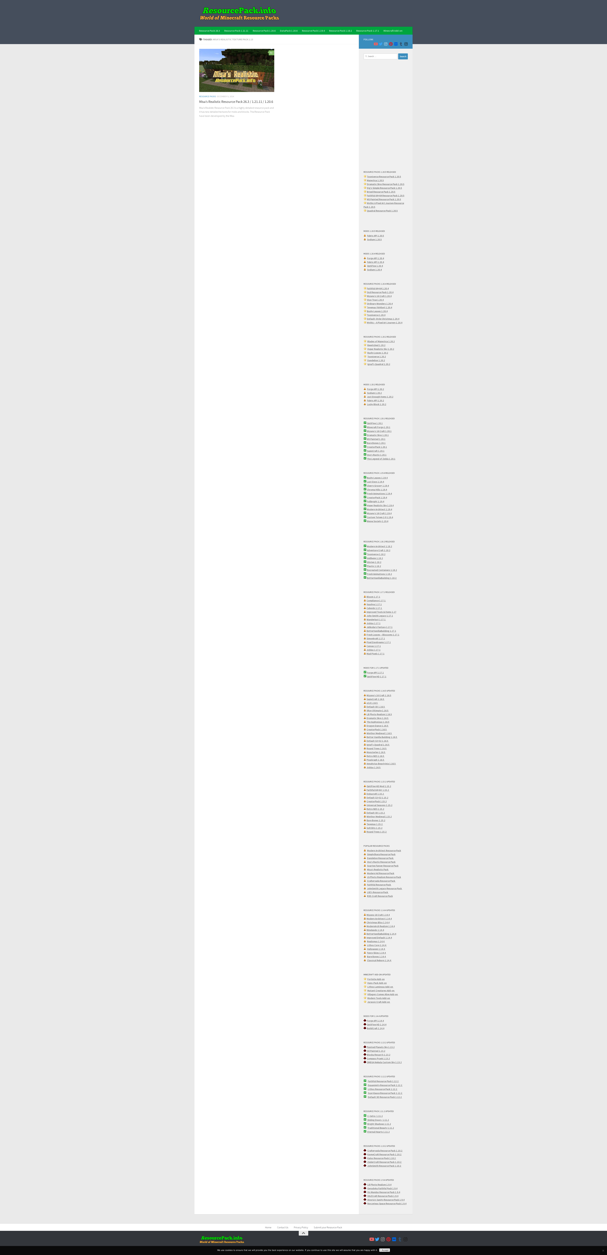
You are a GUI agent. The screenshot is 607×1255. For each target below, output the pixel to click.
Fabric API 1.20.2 (375, 400)
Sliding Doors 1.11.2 (378, 1119)
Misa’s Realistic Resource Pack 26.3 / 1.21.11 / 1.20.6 (236, 101)
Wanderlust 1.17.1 (376, 619)
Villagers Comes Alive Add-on (382, 994)
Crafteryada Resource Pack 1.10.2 (385, 1150)
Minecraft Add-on (392, 30)
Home (268, 1227)
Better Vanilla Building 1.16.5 (382, 737)
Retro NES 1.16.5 (376, 756)
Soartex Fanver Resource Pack (383, 865)
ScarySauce (374, 1093)
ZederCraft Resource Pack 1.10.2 (384, 1162)
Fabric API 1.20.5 (375, 235)
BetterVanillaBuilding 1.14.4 (381, 933)
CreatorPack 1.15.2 (377, 801)
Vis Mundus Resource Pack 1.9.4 (383, 1192)
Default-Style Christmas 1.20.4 (383, 318)
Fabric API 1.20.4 (375, 262)
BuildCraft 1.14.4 (375, 1028)
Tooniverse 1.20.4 (376, 315)
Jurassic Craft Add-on (378, 1001)
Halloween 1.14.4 (376, 948)
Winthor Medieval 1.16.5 (379, 733)
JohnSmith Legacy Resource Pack (384, 888)
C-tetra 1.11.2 (375, 1116)
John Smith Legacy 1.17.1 (380, 615)
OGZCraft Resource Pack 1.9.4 (382, 1195)
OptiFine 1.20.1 (375, 423)
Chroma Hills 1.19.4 (377, 489)
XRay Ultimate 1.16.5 (378, 710)
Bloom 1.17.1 (373, 596)
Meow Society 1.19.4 (377, 521)
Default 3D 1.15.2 (376, 812)
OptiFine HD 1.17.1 (376, 676)
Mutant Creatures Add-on (381, 990)
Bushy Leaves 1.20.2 (377, 352)
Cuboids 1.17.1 (374, 608)
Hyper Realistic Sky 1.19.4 (380, 505)
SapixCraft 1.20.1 (375, 450)
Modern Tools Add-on (378, 998)
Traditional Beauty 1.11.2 (380, 1127)
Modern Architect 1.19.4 (379, 509)
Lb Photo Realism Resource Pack (384, 877)
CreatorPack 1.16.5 (377, 729)
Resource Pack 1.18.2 (340, 30)
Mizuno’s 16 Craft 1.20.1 (379, 431)
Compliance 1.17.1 (376, 600)
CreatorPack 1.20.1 (377, 446)
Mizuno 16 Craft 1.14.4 (378, 914)
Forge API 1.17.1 (375, 672)
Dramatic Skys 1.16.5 (378, 718)
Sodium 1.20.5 (374, 239)
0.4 (391, 303)
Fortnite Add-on (376, 979)
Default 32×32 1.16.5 (378, 740)
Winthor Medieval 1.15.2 (379, 816)
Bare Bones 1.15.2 (376, 820)
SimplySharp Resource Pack (381, 854)
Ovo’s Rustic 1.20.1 (376, 454)
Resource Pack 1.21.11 (236, 30)
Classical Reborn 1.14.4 (379, 960)
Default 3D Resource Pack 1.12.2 (385, 1097)
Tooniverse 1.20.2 (376, 356)
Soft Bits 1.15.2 (374, 827)
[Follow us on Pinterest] (391, 44)
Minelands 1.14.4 (375, 930)
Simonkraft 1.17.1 (376, 638)
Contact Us (282, 1227)
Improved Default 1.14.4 (379, 937)
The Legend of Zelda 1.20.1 (381, 458)
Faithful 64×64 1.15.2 (378, 790)
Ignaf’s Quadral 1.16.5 (378, 744)
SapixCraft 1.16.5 (376, 699)
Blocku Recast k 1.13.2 (378, 1054)
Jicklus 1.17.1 (373, 623)
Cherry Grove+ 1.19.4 (378, 485)
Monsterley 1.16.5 (376, 752)
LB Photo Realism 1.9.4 (379, 1184)
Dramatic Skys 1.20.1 (378, 435)
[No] (603, 1250)
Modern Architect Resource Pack (384, 850)
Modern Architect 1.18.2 (379, 546)
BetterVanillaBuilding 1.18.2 (382, 577)
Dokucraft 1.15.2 (375, 793)
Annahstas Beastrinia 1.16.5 (381, 763)
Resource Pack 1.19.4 (313, 30)
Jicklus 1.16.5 (374, 767)
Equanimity (374, 1085)
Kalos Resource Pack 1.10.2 (381, 1158)
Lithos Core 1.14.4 (377, 945)
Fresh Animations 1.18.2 (379, 574)
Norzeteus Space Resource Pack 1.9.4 (386, 1203)
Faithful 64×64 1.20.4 (378, 288)
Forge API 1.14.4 (375, 1020)
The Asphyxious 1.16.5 (378, 721)
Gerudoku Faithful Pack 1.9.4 (382, 1188)
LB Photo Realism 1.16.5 (379, 714)
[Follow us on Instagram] (386, 44)
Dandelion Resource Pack (380, 858)
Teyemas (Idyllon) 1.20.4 (379, 307)
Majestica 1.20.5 (375, 180)
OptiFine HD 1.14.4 (376, 1024)
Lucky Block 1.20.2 (376, 404)
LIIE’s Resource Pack (378, 892)
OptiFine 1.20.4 (375, 265)
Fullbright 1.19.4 (375, 501)
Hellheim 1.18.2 (375, 558)
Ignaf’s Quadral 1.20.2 (378, 364)
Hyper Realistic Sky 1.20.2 (380, 348)
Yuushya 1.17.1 (374, 604)
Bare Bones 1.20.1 (376, 443)
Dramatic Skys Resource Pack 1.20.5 (385, 184)
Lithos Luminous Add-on (380, 986)
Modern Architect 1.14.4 (379, 918)
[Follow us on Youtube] (375, 44)
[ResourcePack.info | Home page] (239, 13)
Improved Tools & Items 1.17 (381, 611)
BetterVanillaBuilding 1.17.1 (381, 630)
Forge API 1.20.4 (375, 258)
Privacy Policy (301, 1227)
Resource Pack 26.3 (209, 30)
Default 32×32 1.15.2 (377, 797)
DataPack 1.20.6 (288, 30)
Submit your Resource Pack (328, 1227)
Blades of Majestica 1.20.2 (381, 341)
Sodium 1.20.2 (374, 392)
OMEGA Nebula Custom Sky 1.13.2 (384, 1062)
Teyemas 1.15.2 (375, 824)
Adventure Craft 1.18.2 (378, 550)
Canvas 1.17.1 (374, 646)
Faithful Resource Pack (379, 884)
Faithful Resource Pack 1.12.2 (383, 1081)
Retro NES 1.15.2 (375, 808)
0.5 (400, 187)
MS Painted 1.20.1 (376, 439)
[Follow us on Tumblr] (401, 44)
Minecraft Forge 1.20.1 (378, 427)
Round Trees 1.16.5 (377, 748)
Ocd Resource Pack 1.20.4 (380, 292)
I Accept (384, 1250)
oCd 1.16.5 (372, 702)
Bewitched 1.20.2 (376, 345)
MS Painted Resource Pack (381, 199)
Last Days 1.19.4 (375, 481)
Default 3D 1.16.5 (376, 706)
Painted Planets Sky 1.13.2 (381, 1047)
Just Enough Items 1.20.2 (380, 396)
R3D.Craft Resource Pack (380, 896)
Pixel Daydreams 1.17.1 (379, 642)
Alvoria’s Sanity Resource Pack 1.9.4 (386, 1199)
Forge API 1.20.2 (375, 389)
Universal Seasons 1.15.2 (379, 805)
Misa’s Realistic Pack (378, 869)
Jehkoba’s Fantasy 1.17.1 (379, 627)
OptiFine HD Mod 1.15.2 (379, 786)
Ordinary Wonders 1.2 (378, 303)
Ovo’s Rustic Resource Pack (381, 861)
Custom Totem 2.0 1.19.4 (380, 517)
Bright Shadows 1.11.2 (379, 1123)
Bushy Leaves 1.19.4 (377, 477)
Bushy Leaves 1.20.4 (377, 311)
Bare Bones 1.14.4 (376, 956)
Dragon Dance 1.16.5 (378, 725)
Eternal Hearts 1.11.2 (378, 1131)
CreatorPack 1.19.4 (377, 497)
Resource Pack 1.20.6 (264, 30)
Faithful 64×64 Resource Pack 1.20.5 (385, 195)
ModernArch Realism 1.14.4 (381, 926)
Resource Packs (207, 96)
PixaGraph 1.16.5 (376, 759)
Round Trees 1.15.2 (377, 831)
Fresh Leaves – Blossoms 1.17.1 (383, 634)
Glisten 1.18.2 (374, 562)
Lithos (371, 1089)
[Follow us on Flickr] (396, 44)
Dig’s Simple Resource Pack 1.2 (383, 187)
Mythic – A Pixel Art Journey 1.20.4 (384, 322)
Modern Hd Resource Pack (380, 873)
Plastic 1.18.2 (374, 566)
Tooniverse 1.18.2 (376, 554)
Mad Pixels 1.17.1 (375, 653)
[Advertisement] (386, 114)
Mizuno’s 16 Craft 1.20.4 (379, 296)
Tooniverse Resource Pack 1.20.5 (384, 176)
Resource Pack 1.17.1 (367, 30)
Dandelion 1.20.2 (376, 360)
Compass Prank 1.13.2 (378, 1058)
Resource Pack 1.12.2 (391, 1085)
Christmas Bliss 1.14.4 (378, 922)
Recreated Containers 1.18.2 (382, 570)
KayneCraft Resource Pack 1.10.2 (384, 1154)
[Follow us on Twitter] (381, 44)
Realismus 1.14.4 (376, 941)
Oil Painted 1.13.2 (376, 1050)
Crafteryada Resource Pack (381, 880)
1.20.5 (398, 199)
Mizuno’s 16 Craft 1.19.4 (379, 513)
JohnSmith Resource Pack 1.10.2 (384, 1165)
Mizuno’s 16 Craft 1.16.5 (379, 695)
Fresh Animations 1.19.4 (379, 493)
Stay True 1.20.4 (375, 299)
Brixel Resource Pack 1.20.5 (381, 191)
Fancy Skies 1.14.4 (376, 952)
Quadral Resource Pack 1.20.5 (382, 210)
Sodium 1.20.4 (374, 269)
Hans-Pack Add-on (377, 982)
